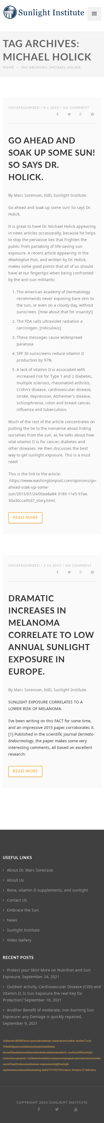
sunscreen (17, 1069)
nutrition (38, 1058)
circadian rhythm (74, 1040)
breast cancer (52, 1040)
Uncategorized (24, 107)
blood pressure (31, 1040)
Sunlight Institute (23, 930)
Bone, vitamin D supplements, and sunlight (47, 890)
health (46, 1046)
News (12, 920)
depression (17, 1046)
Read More (25, 518)
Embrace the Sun (23, 910)
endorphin (37, 1046)
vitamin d (67, 1069)
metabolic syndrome (67, 1052)
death (8, 1046)
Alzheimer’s (9, 1040)
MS (81, 1052)
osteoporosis (58, 1058)
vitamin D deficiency (84, 1069)
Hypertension (18, 1052)
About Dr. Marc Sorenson (30, 870)
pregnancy (70, 1058)
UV (49, 1069)
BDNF (19, 1040)
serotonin (91, 1058)
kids (42, 1052)
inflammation (32, 1052)
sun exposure (42, 1064)
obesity (47, 1058)
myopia (16, 1058)
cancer (62, 1040)
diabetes (27, 1046)
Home (8, 67)
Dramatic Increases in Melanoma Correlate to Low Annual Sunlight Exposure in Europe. (51, 635)
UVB (59, 1069)
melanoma (50, 1052)
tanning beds (40, 1069)
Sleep (12, 1064)
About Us (15, 880)
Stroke (19, 1064)
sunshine (28, 1069)
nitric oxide (27, 1058)
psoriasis (81, 1058)
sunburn (31, 1064)
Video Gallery (19, 940)
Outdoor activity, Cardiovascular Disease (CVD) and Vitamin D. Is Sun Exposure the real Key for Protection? (52, 993)
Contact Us (17, 900)
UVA (53, 1069)
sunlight (54, 1064)
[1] (10, 734)
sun (25, 1064)
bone (42, 1040)
